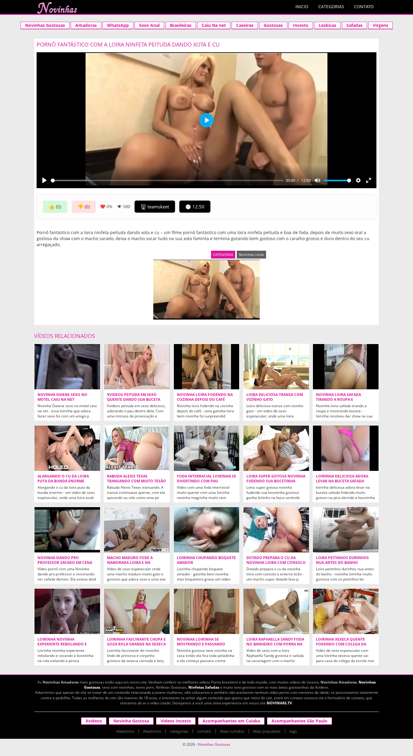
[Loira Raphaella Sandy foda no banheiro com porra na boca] (276, 611)
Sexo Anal (149, 25)
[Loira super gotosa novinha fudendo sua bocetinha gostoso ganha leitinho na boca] (276, 448)
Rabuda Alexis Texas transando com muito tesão (136, 479)
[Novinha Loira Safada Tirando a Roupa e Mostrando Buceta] (346, 366)
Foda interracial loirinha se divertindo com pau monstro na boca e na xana (206, 481)
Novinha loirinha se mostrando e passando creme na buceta (201, 644)
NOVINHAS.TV (279, 703)
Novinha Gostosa (131, 721)
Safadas (354, 25)
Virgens (380, 25)
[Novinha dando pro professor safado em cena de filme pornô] (67, 529)
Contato (364, 6)
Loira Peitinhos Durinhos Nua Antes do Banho (342, 560)
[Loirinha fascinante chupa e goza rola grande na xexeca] (137, 611)
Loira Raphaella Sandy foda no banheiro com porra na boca (275, 644)
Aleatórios (125, 731)
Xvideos (94, 721)
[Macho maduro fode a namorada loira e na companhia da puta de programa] (137, 529)
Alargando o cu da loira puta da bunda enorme (63, 479)
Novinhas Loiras (251, 254)
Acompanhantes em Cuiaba (231, 721)
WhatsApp (118, 25)
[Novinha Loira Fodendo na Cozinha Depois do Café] (206, 366)
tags (293, 731)
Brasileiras (180, 25)
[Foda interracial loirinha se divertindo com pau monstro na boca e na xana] (206, 448)
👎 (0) (84, 207)
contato (204, 731)
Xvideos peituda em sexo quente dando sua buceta (133, 397)
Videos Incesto (176, 721)
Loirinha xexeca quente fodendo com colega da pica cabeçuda (341, 644)
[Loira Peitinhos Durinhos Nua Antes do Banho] (346, 529)
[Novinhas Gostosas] (57, 8)
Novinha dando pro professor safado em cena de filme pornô (64, 562)
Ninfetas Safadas (203, 687)
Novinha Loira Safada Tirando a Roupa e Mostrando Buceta (338, 399)
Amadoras (86, 25)
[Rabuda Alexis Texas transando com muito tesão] (137, 448)
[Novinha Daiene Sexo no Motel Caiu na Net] (67, 366)
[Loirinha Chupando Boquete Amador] (206, 529)
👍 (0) (55, 207)
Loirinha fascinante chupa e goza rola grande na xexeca (136, 642)
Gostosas (273, 25)
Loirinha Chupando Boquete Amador (206, 560)
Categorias (331, 6)
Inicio (301, 6)
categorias (179, 731)
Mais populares (267, 731)
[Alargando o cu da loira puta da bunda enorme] (67, 448)
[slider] (167, 180)
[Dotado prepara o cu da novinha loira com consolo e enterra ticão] (276, 529)
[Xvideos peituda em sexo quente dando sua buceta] (137, 366)
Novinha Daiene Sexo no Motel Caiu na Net (62, 397)
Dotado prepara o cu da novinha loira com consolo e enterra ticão (276, 562)
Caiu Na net (214, 25)
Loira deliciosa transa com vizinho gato (274, 397)
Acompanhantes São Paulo (299, 721)
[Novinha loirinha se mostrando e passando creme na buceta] (206, 611)
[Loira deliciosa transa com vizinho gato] (276, 366)
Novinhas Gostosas (45, 25)
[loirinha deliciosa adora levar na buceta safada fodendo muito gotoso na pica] (346, 448)
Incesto (300, 25)
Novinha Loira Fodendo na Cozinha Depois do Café (205, 397)
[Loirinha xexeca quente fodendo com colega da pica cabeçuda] (346, 611)
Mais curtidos (232, 731)
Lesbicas (327, 25)
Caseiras (244, 25)
